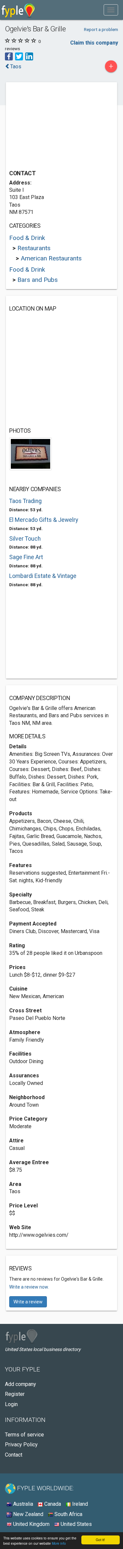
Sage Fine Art (26, 557)
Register (15, 1394)
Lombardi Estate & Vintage (42, 576)
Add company (20, 1384)
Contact (13, 1455)
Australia (22, 1504)
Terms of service (24, 1434)
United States (75, 1524)
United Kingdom (31, 1524)
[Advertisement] (58, 126)
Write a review (28, 1301)
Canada (52, 1504)
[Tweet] (19, 56)
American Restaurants (51, 258)
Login (11, 1404)
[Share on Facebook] (9, 56)
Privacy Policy (21, 1444)
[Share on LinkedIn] (29, 56)
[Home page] (18, 10)
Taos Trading (25, 501)
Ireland (79, 1504)
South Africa (67, 1514)
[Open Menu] (111, 10)
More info (59, 1543)
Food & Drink (27, 238)
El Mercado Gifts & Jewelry (43, 520)
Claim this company (94, 43)
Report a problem (101, 29)
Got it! (100, 1539)
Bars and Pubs (37, 280)
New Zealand (27, 1514)
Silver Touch (25, 538)
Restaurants (34, 248)
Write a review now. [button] (29, 1287)
